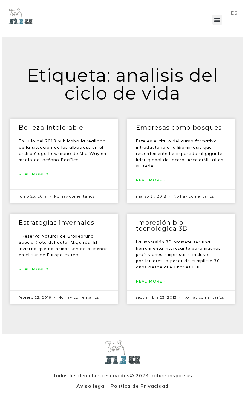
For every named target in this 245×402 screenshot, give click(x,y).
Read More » (33, 174)
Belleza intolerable (51, 127)
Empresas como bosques (179, 127)
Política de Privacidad (140, 386)
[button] (217, 20)
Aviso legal (91, 386)
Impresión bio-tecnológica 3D (162, 225)
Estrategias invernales (56, 222)
